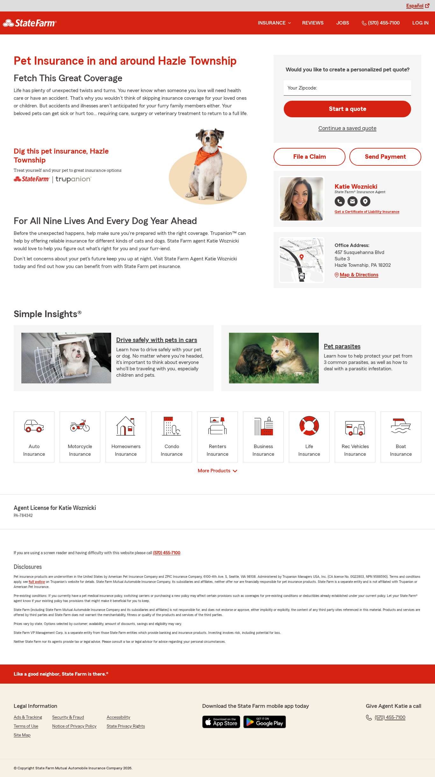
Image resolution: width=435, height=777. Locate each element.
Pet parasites (342, 346)
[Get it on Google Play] (264, 721)
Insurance (272, 22)
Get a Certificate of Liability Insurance (367, 212)
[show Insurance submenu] (288, 23)
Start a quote (347, 109)
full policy (37, 582)
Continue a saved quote (347, 128)
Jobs (342, 22)
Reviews (313, 22)
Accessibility (118, 717)
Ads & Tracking (28, 717)
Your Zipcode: (302, 88)
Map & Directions (359, 274)
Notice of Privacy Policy (74, 726)
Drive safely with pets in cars (156, 340)
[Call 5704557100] (340, 201)
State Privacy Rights (126, 726)
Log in (420, 22)
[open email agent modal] (352, 202)
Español (415, 5)
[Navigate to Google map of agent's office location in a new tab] (365, 201)
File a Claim (309, 157)
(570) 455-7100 (384, 22)
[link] (30, 23)
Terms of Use (26, 726)
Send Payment (385, 157)
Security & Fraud (68, 717)
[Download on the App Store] (221, 721)
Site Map (22, 735)
